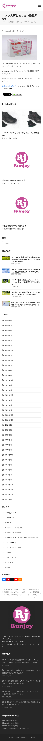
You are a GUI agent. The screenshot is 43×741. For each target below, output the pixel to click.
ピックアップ (10, 562)
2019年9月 (9, 460)
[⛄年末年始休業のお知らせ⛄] (21, 159)
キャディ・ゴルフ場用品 (14, 528)
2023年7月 (9, 365)
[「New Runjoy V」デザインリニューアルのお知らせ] (21, 119)
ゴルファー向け (10, 542)
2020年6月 (9, 430)
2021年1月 (9, 410)
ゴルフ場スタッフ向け (13, 547)
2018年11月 (9, 490)
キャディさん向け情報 (13, 532)
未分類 (7, 567)
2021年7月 (9, 400)
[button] (39, 6)
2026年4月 (9, 330)
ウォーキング (10, 517)
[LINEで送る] (17, 94)
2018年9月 (9, 499)
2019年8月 (9, 465)
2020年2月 (9, 450)
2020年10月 (9, 420)
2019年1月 (9, 480)
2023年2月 (9, 375)
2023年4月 (9, 370)
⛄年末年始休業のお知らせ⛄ (13, 180)
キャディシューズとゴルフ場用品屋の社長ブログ (22, 537)
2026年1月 (9, 345)
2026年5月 (9, 325)
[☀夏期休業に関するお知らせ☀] (21, 205)
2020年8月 (9, 425)
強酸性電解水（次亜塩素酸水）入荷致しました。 (33, 593)
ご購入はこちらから (9, 86)
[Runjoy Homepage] (21, 628)
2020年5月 (9, 435)
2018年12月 (9, 485)
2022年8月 (9, 385)
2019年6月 (9, 470)
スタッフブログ (10, 557)
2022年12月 (9, 380)
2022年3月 (9, 390)
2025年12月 (9, 350)
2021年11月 (9, 395)
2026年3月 (9, 335)
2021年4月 (9, 405)
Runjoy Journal (10, 513)
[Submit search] (38, 244)
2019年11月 (9, 455)
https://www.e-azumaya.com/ (18, 728)
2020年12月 (9, 415)
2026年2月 (9, 340)
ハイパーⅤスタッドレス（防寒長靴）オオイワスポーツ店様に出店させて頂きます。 (13, 592)
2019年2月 (9, 475)
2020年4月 (9, 440)
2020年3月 (9, 445)
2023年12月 (9, 360)
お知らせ (23, 31)
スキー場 (8, 552)
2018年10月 (9, 494)
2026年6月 (9, 320)
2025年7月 (9, 355)
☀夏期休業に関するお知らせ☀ (14, 226)
